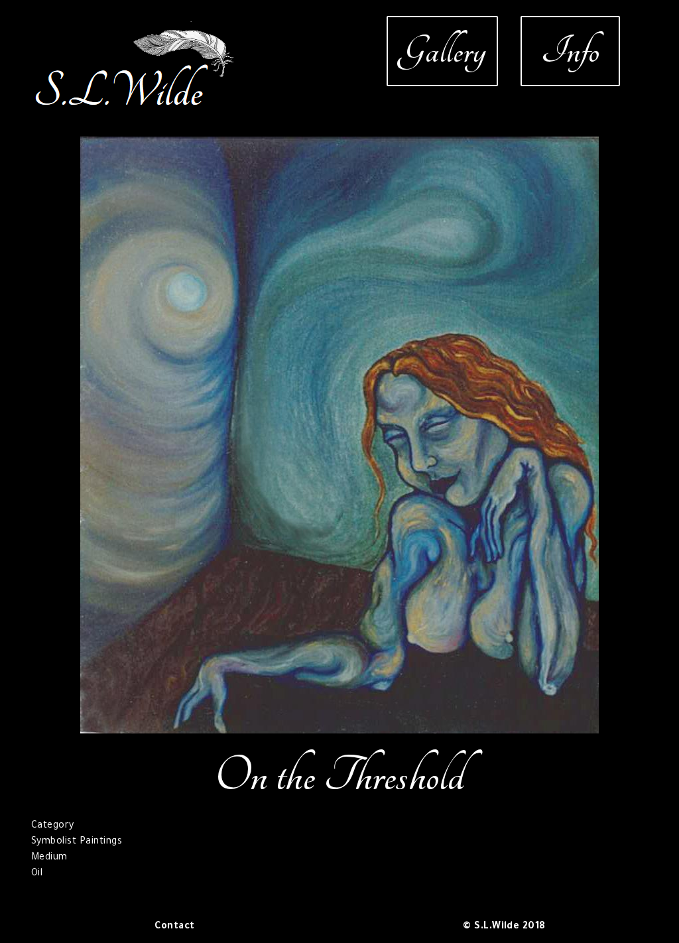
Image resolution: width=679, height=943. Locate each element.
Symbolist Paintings (76, 842)
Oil (36, 874)
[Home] (135, 29)
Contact (174, 927)
